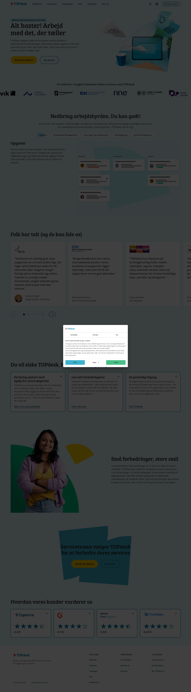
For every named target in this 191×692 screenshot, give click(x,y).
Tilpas (94, 362)
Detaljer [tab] (95, 335)
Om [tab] (117, 335)
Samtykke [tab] (74, 335)
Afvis (75, 362)
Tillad (116, 362)
